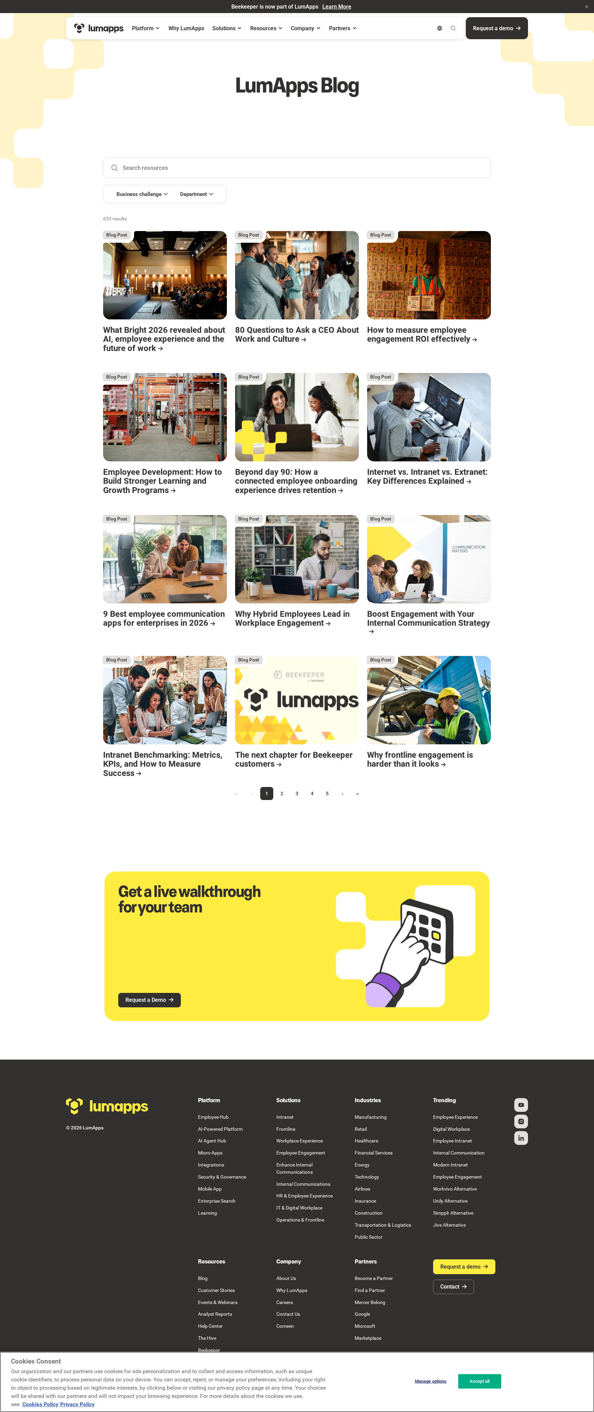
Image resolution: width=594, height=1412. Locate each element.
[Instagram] (521, 1121)
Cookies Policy (40, 1404)
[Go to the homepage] (107, 1106)
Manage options (431, 1381)
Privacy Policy (77, 1404)
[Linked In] (521, 1138)
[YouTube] (521, 1105)
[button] (586, 6)
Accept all (480, 1381)
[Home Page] (99, 28)
